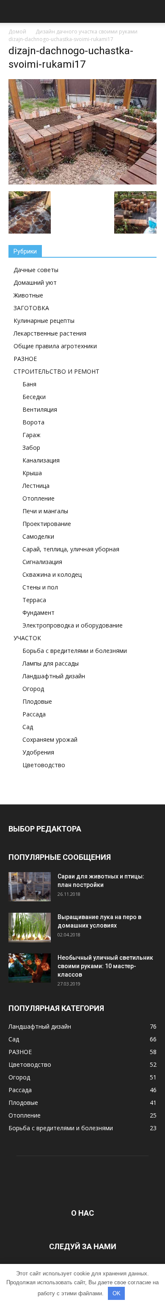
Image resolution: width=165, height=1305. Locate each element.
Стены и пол (40, 587)
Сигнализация (42, 562)
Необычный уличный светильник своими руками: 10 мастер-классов (105, 966)
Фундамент (38, 612)
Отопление (38, 498)
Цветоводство (43, 765)
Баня (29, 384)
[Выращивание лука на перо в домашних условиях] (29, 927)
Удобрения (38, 752)
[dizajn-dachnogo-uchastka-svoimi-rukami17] (82, 182)
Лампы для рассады (50, 663)
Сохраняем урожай (49, 739)
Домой (17, 31)
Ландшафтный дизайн (53, 676)
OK (117, 1293)
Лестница (36, 486)
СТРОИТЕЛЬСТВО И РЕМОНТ (56, 371)
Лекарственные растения (50, 333)
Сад (27, 727)
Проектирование (46, 524)
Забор (31, 447)
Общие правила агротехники (55, 346)
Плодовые (37, 701)
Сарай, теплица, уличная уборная (70, 549)
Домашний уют (35, 282)
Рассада (34, 714)
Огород (33, 689)
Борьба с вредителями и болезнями (74, 651)
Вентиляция (39, 409)
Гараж (31, 435)
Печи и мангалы (45, 511)
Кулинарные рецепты (44, 321)
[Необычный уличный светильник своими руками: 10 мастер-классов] (29, 968)
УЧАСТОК (27, 638)
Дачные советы (36, 270)
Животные (28, 295)
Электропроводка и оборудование (72, 625)
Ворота (33, 422)
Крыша (32, 473)
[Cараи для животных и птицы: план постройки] (29, 886)
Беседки (34, 397)
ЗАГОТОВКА (31, 308)
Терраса (34, 600)
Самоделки (38, 536)
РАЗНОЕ (25, 359)
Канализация (41, 460)
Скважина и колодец (52, 574)
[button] (153, 11)
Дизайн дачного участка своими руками (87, 31)
